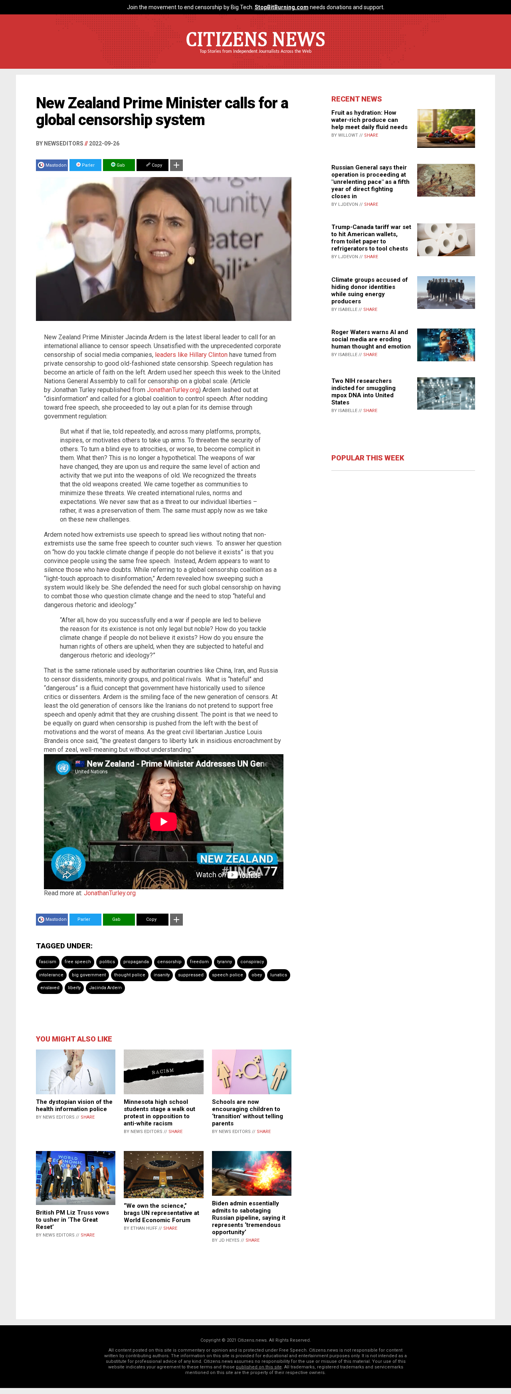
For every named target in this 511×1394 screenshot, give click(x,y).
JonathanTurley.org (173, 390)
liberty (74, 987)
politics (107, 961)
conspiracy (252, 961)
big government (89, 975)
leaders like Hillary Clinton (191, 354)
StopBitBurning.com (282, 7)
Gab (120, 165)
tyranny (224, 961)
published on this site (259, 1367)
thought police (129, 975)
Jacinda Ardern (105, 987)
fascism (47, 961)
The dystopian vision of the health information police (74, 1105)
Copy (156, 165)
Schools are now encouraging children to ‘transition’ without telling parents (247, 1112)
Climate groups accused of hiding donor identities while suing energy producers (369, 290)
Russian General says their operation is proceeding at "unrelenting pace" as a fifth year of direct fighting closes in (370, 182)
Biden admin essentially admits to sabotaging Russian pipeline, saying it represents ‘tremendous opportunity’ (248, 1218)
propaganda (136, 961)
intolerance (51, 975)
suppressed (191, 975)
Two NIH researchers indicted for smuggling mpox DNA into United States (363, 391)
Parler (88, 165)
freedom (199, 961)
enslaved (49, 987)
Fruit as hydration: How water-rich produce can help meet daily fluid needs (369, 120)
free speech (78, 961)
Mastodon (56, 165)
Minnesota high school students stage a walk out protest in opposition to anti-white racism (159, 1112)
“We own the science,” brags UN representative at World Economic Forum (161, 1213)
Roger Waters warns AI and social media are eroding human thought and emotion (371, 339)
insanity (162, 975)
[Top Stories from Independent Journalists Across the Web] (255, 57)
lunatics (278, 975)
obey (257, 975)
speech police (227, 975)
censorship (169, 961)
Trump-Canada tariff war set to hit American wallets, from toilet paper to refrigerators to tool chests (371, 237)
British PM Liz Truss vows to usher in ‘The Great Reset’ (72, 1220)
